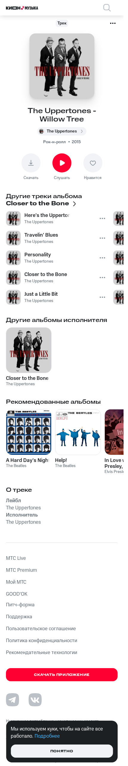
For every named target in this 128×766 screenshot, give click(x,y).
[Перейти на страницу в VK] (35, 699)
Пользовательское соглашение (41, 628)
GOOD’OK (16, 594)
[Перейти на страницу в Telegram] (12, 699)
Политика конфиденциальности (41, 640)
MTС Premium (21, 570)
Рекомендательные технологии (41, 652)
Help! (61, 460)
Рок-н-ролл (54, 142)
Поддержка (19, 616)
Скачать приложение (62, 674)
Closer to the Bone (27, 378)
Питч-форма (20, 604)
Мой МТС (16, 582)
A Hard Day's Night (28, 460)
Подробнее (47, 736)
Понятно (61, 751)
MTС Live (16, 558)
